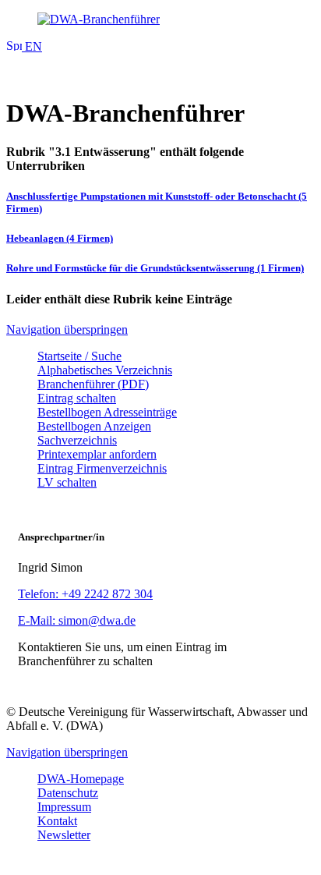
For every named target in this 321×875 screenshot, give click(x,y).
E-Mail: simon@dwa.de (77, 620)
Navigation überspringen (67, 329)
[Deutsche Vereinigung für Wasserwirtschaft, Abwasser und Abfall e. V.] (160, 19)
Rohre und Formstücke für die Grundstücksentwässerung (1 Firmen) (155, 268)
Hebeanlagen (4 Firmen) (59, 238)
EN (32, 46)
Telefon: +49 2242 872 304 (85, 593)
